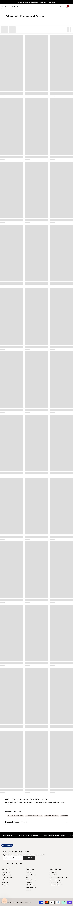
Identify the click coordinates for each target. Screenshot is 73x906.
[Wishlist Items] (64, 7)
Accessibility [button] (8, 845)
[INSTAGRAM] (8, 863)
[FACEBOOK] (4, 863)
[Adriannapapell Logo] (10, 6)
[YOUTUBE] (21, 863)
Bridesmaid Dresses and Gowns (34, 815)
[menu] (70, 7)
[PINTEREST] (12, 863)
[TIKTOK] (16, 863)
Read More (8, 805)
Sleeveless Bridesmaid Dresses (16, 815)
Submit (29, 858)
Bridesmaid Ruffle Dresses (51, 815)
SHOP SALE (52, 2)
